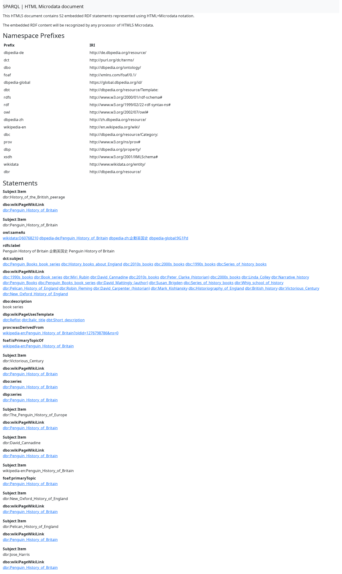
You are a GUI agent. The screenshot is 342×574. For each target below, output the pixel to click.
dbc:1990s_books (200, 264)
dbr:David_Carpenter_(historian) (121, 288)
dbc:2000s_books (169, 264)
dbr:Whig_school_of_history (259, 282)
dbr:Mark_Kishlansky (169, 288)
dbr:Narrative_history (290, 277)
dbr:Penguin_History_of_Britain (30, 210)
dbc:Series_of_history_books (242, 264)
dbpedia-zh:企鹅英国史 (128, 238)
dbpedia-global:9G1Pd (168, 238)
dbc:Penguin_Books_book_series (31, 264)
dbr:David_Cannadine (109, 277)
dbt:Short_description (65, 319)
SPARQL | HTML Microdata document (43, 6)
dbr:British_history (261, 288)
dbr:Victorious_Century (298, 288)
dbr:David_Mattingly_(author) (122, 282)
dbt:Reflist (12, 319)
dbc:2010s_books (138, 264)
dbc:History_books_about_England (91, 264)
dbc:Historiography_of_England (216, 288)
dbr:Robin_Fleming (75, 288)
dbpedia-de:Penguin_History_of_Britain (73, 238)
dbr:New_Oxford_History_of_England (35, 293)
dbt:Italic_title (33, 319)
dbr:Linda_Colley (255, 277)
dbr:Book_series (48, 277)
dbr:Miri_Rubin (76, 277)
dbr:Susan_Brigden (166, 282)
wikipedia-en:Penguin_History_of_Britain (38, 346)
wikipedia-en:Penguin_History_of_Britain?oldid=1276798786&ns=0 (60, 333)
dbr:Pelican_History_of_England (30, 288)
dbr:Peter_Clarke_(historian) (184, 277)
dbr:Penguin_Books (20, 282)
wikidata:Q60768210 (20, 238)
